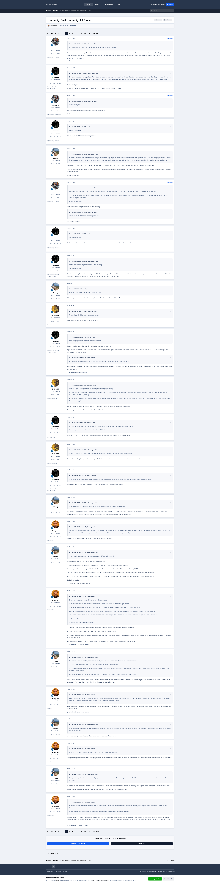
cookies (57, 880)
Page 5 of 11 (96, 33)
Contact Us (58, 871)
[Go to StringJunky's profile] (55, 524)
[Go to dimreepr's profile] (55, 71)
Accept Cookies (156, 879)
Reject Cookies (168, 879)
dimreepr (56, 77)
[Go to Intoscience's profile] (49, 26)
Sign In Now (141, 843)
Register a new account (78, 843)
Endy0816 (55, 315)
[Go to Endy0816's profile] (55, 309)
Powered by (166, 871)
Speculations (72, 25)
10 (81, 33)
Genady (90, 44)
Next (85, 33)
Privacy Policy (50, 871)
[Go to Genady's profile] (55, 152)
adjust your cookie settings (100, 880)
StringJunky (55, 531)
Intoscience (53, 25)
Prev (52, 33)
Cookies (65, 871)
